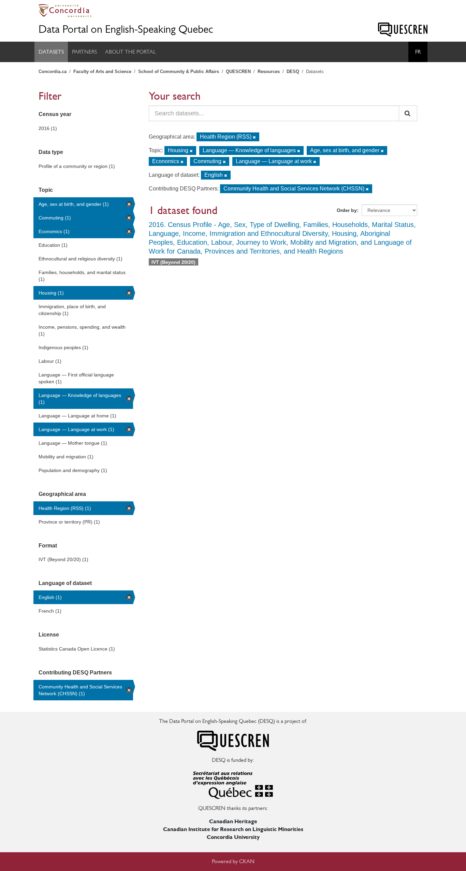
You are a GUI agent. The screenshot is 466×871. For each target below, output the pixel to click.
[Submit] (408, 113)
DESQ (293, 71)
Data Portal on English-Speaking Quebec (126, 29)
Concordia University (233, 837)
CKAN (246, 861)
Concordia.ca (53, 71)
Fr (418, 51)
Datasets (51, 51)
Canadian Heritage (233, 821)
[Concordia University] (233, 10)
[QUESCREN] (402, 30)
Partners (84, 51)
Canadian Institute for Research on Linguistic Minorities (233, 829)
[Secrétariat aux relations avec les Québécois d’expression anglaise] (233, 784)
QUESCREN (238, 71)
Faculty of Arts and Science (102, 71)
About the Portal (130, 51)
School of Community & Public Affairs (178, 71)
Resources (269, 71)
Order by (347, 210)
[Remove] (254, 137)
